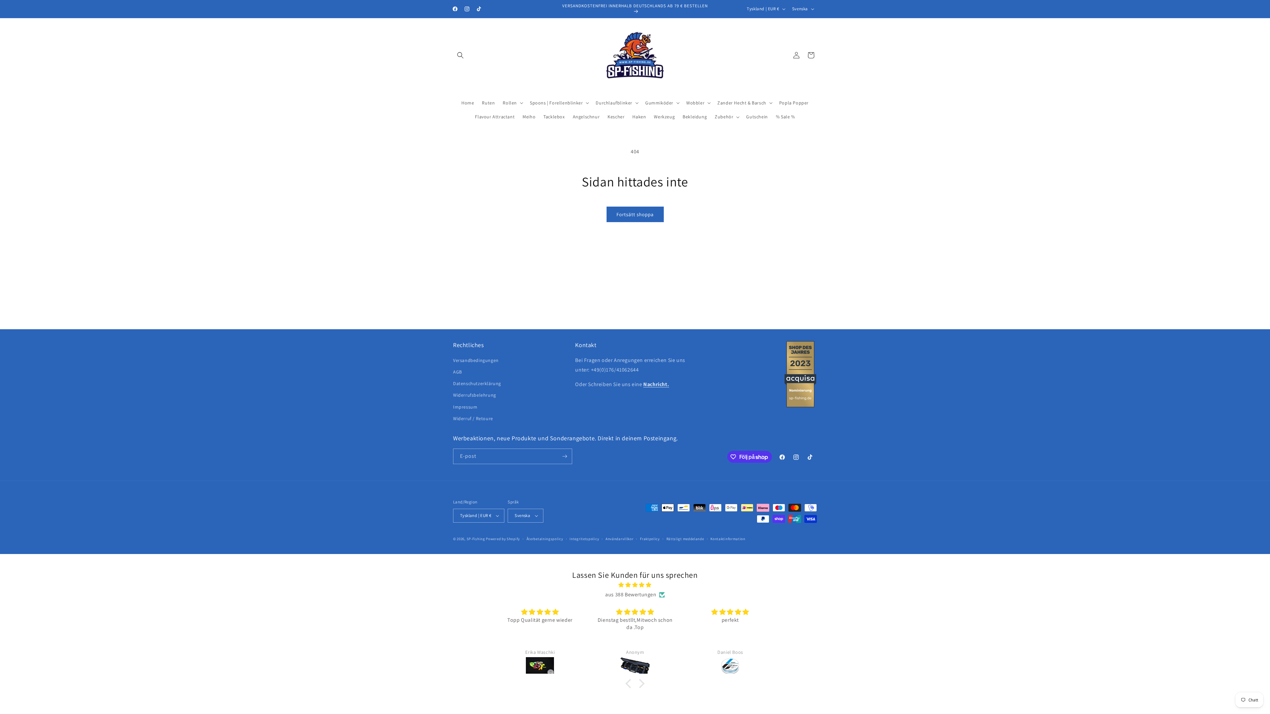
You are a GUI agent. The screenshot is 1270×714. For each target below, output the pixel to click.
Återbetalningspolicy (545, 538)
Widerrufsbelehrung (474, 395)
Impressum (465, 407)
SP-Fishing (476, 538)
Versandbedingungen (476, 360)
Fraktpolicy (650, 538)
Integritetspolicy (584, 538)
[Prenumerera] (564, 456)
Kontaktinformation (727, 538)
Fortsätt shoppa (635, 214)
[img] (635, 585)
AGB (457, 372)
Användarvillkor (620, 538)
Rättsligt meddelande (685, 538)
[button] (460, 55)
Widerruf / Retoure (473, 418)
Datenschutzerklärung (477, 383)
